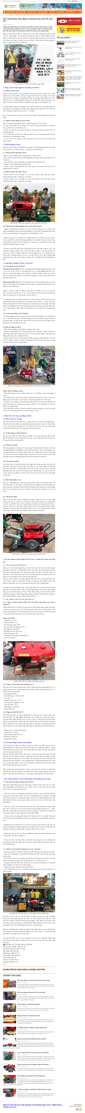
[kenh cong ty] (69, 21)
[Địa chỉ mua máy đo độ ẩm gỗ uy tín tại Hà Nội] (60, 72)
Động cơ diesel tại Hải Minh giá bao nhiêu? (31, 1039)
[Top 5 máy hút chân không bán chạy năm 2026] (60, 54)
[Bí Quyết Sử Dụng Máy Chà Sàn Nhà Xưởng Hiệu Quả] (60, 66)
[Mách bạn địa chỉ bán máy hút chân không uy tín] (60, 60)
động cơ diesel (26, 123)
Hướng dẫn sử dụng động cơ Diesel (24, 14)
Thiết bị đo (52, 12)
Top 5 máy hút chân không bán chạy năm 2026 (73, 53)
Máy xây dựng (11, 12)
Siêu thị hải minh (7, 1)
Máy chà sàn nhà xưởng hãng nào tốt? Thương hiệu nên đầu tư (73, 90)
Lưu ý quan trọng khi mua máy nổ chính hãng (33, 1052)
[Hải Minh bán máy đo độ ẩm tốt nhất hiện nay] (60, 48)
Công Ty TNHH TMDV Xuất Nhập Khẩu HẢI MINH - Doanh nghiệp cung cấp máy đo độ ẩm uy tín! (73, 78)
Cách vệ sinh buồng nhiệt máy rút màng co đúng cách (72, 42)
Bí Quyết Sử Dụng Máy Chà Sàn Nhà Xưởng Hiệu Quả (73, 65)
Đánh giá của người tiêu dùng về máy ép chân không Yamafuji (73, 95)
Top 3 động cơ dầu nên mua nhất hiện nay (31, 1076)
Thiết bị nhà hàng (43, 12)
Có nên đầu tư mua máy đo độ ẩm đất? (73, 83)
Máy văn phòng (31, 12)
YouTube (80, 1109)
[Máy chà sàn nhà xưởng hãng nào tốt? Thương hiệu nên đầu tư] (60, 90)
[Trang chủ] (4, 12)
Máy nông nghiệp (21, 12)
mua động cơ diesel (30, 318)
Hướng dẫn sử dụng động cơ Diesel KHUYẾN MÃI (26, 969)
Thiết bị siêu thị (70, 12)
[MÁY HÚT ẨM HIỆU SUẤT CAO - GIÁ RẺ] (50, 6)
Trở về (4, 964)
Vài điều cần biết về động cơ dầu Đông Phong (32, 1027)
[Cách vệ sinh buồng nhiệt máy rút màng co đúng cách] (60, 43)
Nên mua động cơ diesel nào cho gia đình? (31, 992)
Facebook (77, 1109)
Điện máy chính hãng (16, 1)
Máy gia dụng (60, 12)
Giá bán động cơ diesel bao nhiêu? (28, 1004)
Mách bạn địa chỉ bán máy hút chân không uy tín (73, 59)
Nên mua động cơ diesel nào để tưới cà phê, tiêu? (33, 980)
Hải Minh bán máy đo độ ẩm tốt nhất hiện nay (73, 47)
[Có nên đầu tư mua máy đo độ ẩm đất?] (60, 84)
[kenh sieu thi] (69, 29)
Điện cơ (6, 14)
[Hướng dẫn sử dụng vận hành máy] (10, 6)
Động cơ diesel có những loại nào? (28, 1015)
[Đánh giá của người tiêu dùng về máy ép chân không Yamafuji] (60, 96)
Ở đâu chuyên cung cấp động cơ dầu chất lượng (33, 1064)
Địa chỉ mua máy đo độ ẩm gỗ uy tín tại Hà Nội (73, 71)
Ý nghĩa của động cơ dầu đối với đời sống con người (34, 1089)
